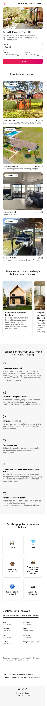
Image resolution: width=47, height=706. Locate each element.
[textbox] (12, 54)
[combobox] (22, 47)
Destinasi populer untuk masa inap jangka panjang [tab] (21, 615)
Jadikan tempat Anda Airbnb (29, 3)
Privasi (18, 695)
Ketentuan (26, 695)
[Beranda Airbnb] (4, 3)
